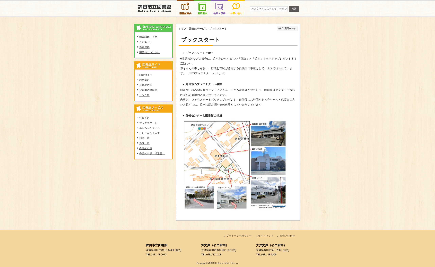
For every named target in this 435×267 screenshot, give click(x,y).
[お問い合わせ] (236, 2)
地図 (177, 250)
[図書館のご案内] (185, 2)
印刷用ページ (289, 28)
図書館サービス (198, 28)
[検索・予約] (219, 2)
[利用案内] (202, 2)
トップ (182, 28)
